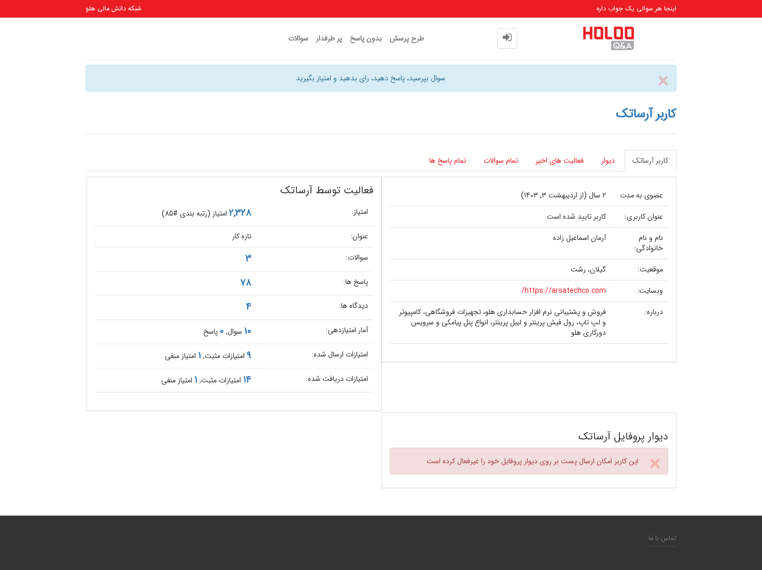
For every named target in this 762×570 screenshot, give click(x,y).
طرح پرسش (407, 38)
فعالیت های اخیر (559, 160)
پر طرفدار (329, 38)
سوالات (298, 38)
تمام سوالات (501, 160)
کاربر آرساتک (650, 160)
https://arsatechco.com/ (563, 290)
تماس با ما (662, 538)
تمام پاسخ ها (447, 160)
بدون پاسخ (366, 38)
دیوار (608, 160)
